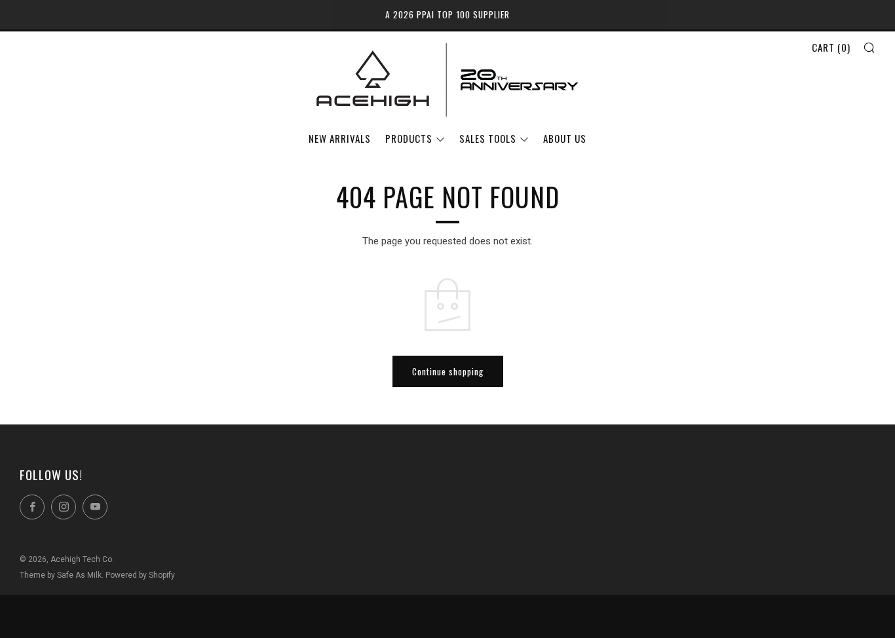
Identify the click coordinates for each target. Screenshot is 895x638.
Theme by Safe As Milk (61, 575)
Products (408, 138)
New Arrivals (340, 138)
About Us (564, 138)
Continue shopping (448, 371)
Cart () (831, 47)
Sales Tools (487, 138)
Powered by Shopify (140, 575)
